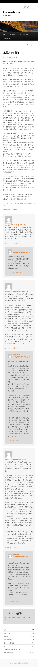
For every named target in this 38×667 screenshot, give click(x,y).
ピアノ (12, 203)
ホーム (5, 34)
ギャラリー (6, 38)
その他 (17, 203)
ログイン (21, 617)
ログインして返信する (12, 243)
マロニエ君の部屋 (23, 34)
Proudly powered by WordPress (19, 663)
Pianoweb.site (11, 12)
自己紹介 (12, 34)
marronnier (27, 203)
